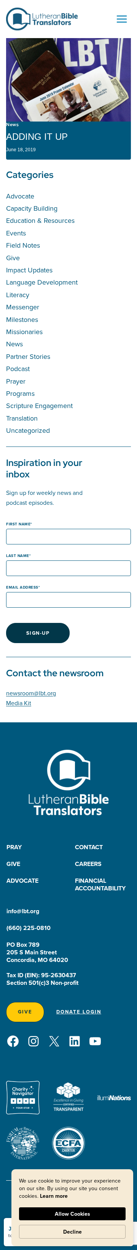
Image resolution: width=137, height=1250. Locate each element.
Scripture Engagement (39, 405)
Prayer (15, 381)
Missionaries (24, 331)
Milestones (22, 319)
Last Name (17, 556)
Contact (89, 847)
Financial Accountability (100, 884)
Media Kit (18, 703)
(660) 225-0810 (28, 927)
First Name (18, 524)
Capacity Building (31, 208)
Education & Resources (40, 220)
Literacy (17, 294)
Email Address (22, 587)
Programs (20, 393)
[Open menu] (121, 19)
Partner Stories (28, 356)
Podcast (18, 368)
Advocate (20, 196)
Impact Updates (29, 270)
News (12, 125)
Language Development (42, 282)
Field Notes (23, 245)
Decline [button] (72, 1232)
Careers (88, 863)
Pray (14, 847)
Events (16, 233)
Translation (22, 418)
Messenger (22, 307)
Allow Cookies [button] (72, 1214)
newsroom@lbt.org (31, 693)
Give (13, 257)
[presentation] (68, 80)
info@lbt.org (22, 911)
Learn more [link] (54, 1196)
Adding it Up (37, 136)
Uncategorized (28, 430)
